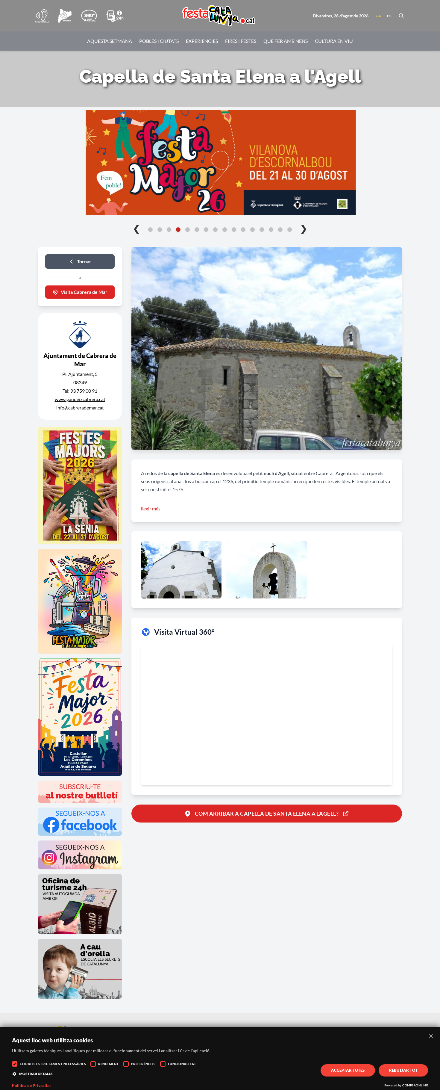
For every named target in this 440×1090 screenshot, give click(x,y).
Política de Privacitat (31, 1085)
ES (389, 15)
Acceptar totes (348, 1070)
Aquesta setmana (109, 41)
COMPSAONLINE (415, 1085)
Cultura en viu (334, 41)
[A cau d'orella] (41, 16)
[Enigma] (64, 16)
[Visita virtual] (88, 16)
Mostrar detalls (36, 1073)
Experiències (202, 41)
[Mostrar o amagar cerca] (401, 15)
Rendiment (108, 1064)
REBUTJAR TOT (403, 1070)
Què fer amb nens (285, 41)
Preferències (143, 1064)
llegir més (150, 508)
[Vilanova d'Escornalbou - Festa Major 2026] (220, 162)
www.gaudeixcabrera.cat (80, 399)
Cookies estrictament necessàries (53, 1064)
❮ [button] (136, 228)
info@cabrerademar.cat (80, 407)
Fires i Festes (240, 41)
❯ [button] (303, 228)
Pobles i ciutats (159, 41)
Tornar (84, 261)
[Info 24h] (115, 16)
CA (378, 15)
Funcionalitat (182, 1064)
